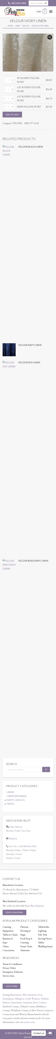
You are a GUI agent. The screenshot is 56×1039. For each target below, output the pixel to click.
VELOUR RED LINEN (29, 362)
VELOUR (17, 123)
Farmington (8, 998)
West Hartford (37, 905)
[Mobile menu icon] (50, 11)
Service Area (8, 975)
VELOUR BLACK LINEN (30, 146)
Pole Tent (42, 934)
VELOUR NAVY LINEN (30, 345)
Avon (39, 994)
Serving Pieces (45, 938)
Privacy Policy (9, 967)
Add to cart (12, 114)
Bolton (6, 1002)
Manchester (15, 994)
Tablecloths (43, 926)
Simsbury (27, 1002)
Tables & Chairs (10, 934)
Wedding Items (45, 946)
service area (29, 1022)
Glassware (25, 950)
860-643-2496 (18, 3)
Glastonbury (16, 1002)
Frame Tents (26, 946)
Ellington (19, 998)
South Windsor (32, 998)
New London (39, 1002)
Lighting (42, 930)
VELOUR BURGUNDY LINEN (33, 560)
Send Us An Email (14, 912)
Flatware (24, 926)
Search (11, 764)
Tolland (44, 998)
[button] (49, 37)
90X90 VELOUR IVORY (29, 106)
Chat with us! (16, 826)
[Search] (46, 3)
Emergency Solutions (13, 971)
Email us (13, 838)
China (6, 946)
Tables (41, 942)
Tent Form (11, 986)
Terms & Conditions (12, 964)
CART (40, 11)
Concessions (8, 950)
